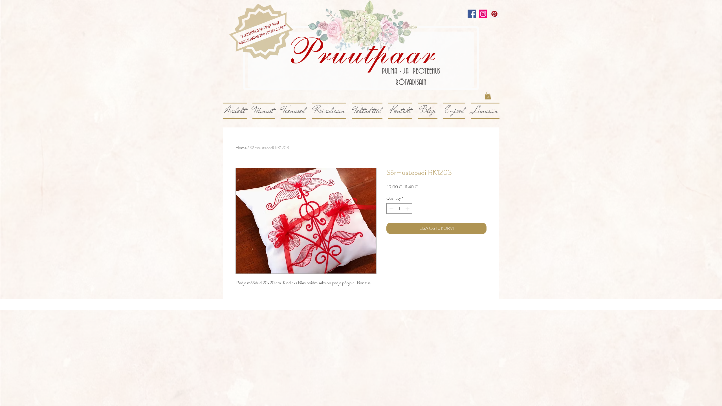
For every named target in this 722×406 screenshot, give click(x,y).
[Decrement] (390, 208)
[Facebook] (472, 14)
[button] (488, 95)
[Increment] (407, 208)
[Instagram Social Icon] (483, 14)
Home (240, 147)
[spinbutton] (399, 208)
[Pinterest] (494, 14)
